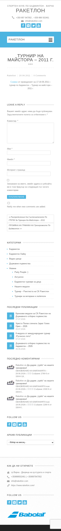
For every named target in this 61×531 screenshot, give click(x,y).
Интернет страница (16, 170)
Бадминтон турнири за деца (28, 282)
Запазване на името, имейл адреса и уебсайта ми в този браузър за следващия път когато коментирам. (29, 187)
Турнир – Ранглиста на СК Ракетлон (32, 291)
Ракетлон (30, 10)
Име (9, 149)
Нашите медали (22, 286)
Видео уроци (15, 259)
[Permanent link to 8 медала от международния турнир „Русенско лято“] (10, 335)
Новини (12, 268)
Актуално (19, 277)
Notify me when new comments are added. (26, 206)
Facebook (23, 25)
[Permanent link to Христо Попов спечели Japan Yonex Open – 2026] (10, 325)
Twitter (33, 25)
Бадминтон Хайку (17, 254)
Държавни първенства (19, 263)
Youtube (38, 25)
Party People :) (21, 272)
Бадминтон (14, 249)
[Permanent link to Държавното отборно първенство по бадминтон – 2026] (10, 345)
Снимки (14, 82)
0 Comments (40, 76)
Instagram (28, 25)
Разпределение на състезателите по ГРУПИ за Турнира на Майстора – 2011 (28, 218)
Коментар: (12, 121)
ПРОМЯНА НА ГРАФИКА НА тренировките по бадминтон (29, 227)
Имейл (11, 159)
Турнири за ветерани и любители (30, 296)
